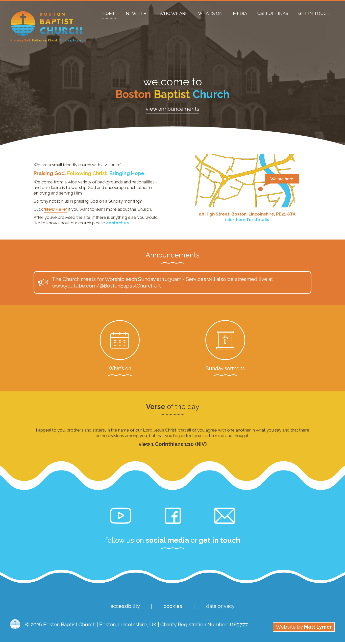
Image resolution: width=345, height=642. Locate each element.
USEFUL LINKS (272, 13)
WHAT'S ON (210, 13)
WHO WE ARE (173, 13)
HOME (109, 13)
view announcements (172, 109)
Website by (304, 627)
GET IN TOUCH (314, 13)
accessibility (125, 606)
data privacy (220, 606)
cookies (173, 606)
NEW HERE (137, 13)
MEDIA (240, 13)
